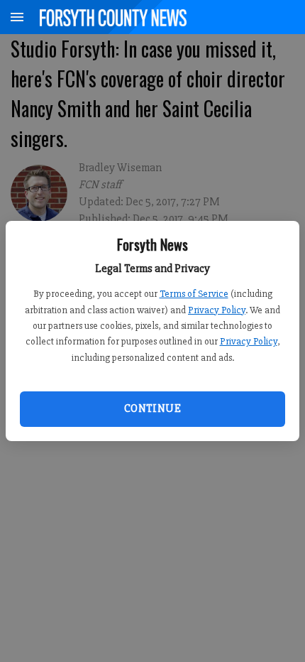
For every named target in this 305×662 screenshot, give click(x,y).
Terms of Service (194, 294)
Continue (152, 408)
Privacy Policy (216, 310)
